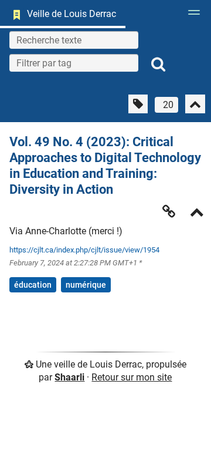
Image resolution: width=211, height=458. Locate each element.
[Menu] (191, 16)
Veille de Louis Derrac (71, 13)
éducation (33, 284)
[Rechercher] (158, 65)
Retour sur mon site (131, 377)
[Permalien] (169, 211)
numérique (86, 284)
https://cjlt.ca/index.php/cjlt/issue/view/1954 (84, 249)
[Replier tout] (195, 104)
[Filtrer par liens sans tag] (138, 104)
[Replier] (197, 213)
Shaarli (69, 377)
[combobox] (73, 63)
